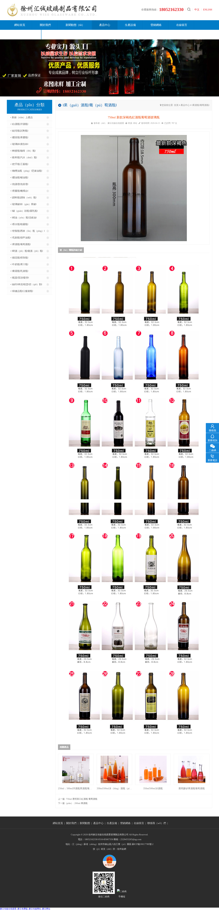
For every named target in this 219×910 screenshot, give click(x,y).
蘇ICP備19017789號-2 (142, 844)
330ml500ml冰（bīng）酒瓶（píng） (114, 788)
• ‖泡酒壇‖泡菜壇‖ (19, 184)
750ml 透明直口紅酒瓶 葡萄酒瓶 (81, 799)
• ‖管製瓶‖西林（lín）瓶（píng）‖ (27, 231)
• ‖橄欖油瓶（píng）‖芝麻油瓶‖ (26, 171)
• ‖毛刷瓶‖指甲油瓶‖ (20, 237)
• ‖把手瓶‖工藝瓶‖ (19, 164)
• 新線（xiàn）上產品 (21, 117)
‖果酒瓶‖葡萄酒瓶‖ (200, 105)
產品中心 (104, 24)
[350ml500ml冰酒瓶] (153, 769)
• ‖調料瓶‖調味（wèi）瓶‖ (23, 197)
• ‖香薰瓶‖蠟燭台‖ (19, 191)
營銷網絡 (156, 24)
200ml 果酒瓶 (81, 803)
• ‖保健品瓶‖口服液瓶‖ (21, 291)
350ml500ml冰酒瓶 (153, 788)
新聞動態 (85, 823)
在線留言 (181, 24)
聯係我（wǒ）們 (24, 34)
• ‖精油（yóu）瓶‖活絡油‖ (23, 217)
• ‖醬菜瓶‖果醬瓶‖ (19, 137)
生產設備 (130, 24)
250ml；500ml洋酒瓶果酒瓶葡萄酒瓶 (76, 788)
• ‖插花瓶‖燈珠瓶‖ (19, 257)
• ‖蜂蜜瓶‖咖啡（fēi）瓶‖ (23, 151)
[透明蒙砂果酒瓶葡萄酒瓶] (191, 769)
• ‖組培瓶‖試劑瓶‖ (19, 130)
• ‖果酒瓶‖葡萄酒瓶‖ (20, 244)
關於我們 (45, 24)
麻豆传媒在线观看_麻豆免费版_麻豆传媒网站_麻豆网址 (25, 909)
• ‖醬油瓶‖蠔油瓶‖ (19, 177)
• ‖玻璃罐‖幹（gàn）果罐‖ (23, 204)
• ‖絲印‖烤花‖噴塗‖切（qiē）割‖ (26, 284)
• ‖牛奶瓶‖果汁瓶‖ (19, 264)
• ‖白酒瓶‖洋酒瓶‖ (19, 124)
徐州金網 (121, 849)
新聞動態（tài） (75, 24)
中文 (196, 9)
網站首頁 (19, 24)
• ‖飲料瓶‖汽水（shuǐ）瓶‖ (23, 157)
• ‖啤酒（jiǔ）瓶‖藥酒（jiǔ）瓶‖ (26, 251)
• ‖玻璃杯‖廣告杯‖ (19, 144)
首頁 (176, 105)
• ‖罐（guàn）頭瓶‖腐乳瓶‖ (24, 211)
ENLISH (207, 9)
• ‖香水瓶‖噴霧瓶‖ (19, 224)
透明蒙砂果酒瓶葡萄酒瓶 (191, 788)
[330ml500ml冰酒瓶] (114, 769)
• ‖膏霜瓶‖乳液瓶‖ (19, 271)
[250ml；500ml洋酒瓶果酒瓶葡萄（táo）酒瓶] (76, 769)
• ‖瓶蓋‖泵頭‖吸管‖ (19, 277)
